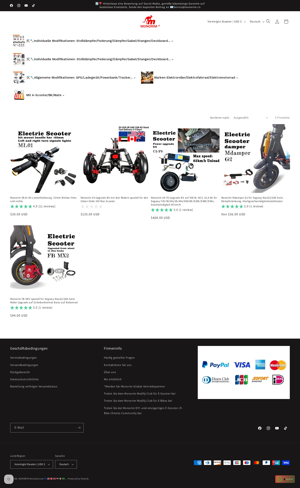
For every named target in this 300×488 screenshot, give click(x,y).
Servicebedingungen (23, 357)
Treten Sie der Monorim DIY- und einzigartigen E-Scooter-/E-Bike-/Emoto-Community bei (143, 410)
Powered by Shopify (78, 478)
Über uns (110, 372)
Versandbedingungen (24, 365)
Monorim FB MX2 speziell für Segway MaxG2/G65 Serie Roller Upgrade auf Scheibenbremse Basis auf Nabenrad (44, 300)
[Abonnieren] (78, 427)
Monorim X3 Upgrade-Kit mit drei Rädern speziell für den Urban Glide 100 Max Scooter (114, 199)
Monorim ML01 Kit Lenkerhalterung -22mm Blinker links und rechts (43, 199)
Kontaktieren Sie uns (117, 365)
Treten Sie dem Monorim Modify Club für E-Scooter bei (139, 393)
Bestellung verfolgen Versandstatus (33, 386)
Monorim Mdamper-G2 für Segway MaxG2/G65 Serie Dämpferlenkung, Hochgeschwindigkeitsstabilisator (252, 199)
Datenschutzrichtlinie (24, 379)
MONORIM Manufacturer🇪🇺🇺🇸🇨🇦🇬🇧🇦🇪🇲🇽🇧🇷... (43, 478)
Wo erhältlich (113, 379)
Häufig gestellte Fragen (119, 357)
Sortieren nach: (220, 117)
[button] (268, 21)
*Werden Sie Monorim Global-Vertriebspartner (134, 386)
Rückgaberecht (20, 372)
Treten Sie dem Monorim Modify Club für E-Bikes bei (138, 401)
